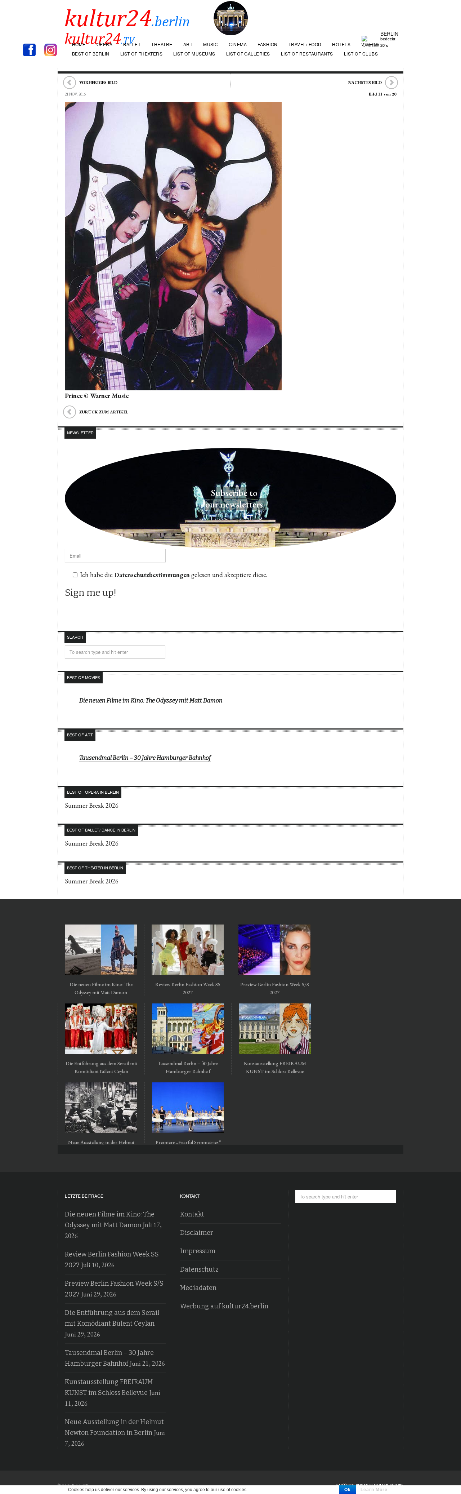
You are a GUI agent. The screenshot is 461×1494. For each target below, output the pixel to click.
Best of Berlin (90, 53)
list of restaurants (307, 53)
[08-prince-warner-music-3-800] (173, 385)
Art (187, 44)
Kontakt (192, 1214)
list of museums (194, 53)
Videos (370, 44)
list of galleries (248, 53)
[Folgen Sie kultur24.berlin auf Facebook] (33, 50)
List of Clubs (361, 53)
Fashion (267, 44)
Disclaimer (196, 1233)
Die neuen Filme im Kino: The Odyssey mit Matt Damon (151, 700)
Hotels (341, 44)
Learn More (374, 1489)
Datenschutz (199, 1269)
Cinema (238, 44)
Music (210, 44)
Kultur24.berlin (352, 1484)
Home (79, 44)
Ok (347, 1489)
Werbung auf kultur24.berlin (224, 1306)
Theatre (161, 44)
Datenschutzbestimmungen (152, 575)
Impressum (197, 1251)
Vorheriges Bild (98, 82)
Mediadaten (198, 1288)
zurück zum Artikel (103, 412)
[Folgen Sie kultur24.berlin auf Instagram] (52, 50)
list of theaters (141, 53)
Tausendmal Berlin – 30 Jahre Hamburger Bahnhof (145, 757)
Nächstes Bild (365, 82)
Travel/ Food (305, 44)
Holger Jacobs (388, 1484)
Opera (104, 44)
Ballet (131, 44)
